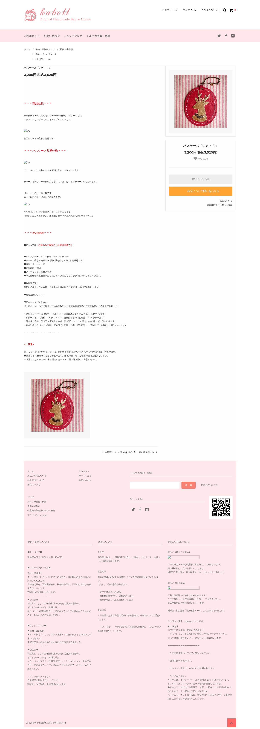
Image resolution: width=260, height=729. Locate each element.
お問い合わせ (52, 35)
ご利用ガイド (32, 35)
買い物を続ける (146, 452)
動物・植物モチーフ (45, 49)
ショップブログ (73, 35)
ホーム (27, 49)
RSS (29, 506)
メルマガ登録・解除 (98, 35)
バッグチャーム (43, 59)
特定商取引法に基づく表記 (219, 205)
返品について (226, 200)
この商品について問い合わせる (118, 452)
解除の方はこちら (209, 485)
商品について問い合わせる (203, 191)
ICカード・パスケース (46, 54)
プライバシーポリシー (38, 515)
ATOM (36, 506)
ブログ (30, 497)
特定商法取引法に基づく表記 (41, 510)
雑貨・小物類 (66, 49)
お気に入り (202, 159)
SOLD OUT (203, 179)
